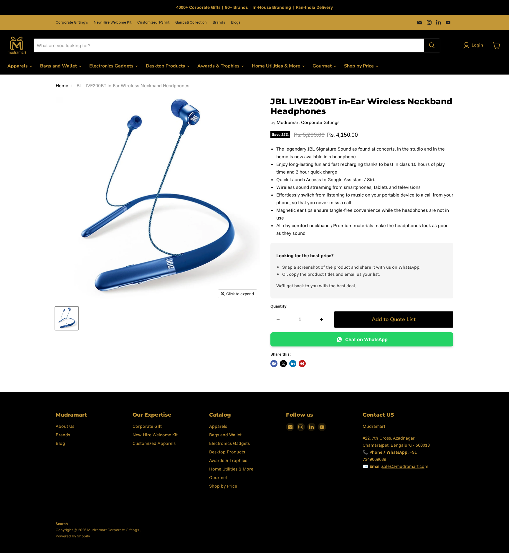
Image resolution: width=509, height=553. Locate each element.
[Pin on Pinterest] (302, 363)
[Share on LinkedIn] (292, 363)
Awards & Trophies (219, 66)
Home (62, 85)
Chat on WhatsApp (366, 339)
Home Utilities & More (276, 66)
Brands (219, 22)
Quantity (278, 306)
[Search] (432, 45)
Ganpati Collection (191, 22)
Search (62, 523)
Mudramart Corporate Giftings (308, 122)
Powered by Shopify (73, 536)
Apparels (18, 66)
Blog (60, 443)
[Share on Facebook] (273, 363)
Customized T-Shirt (153, 22)
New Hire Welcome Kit (112, 22)
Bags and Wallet (59, 66)
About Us (65, 426)
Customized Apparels (154, 443)
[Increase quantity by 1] (321, 319)
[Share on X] (283, 363)
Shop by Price (359, 66)
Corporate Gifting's (72, 22)
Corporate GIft (147, 426)
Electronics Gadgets (112, 66)
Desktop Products (166, 66)
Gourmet (323, 66)
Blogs (235, 22)
